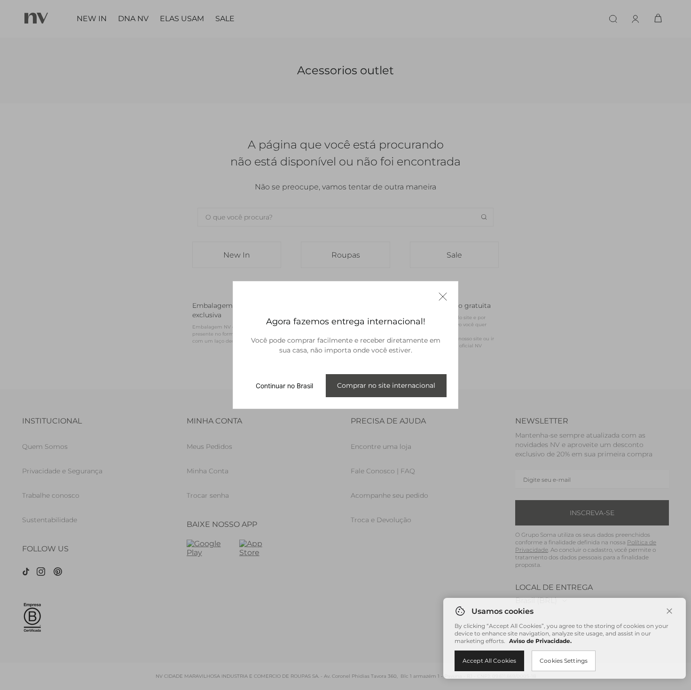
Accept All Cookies (489, 660)
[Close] (669, 611)
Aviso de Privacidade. (540, 640)
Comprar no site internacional (386, 385)
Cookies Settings (564, 660)
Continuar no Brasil (284, 386)
